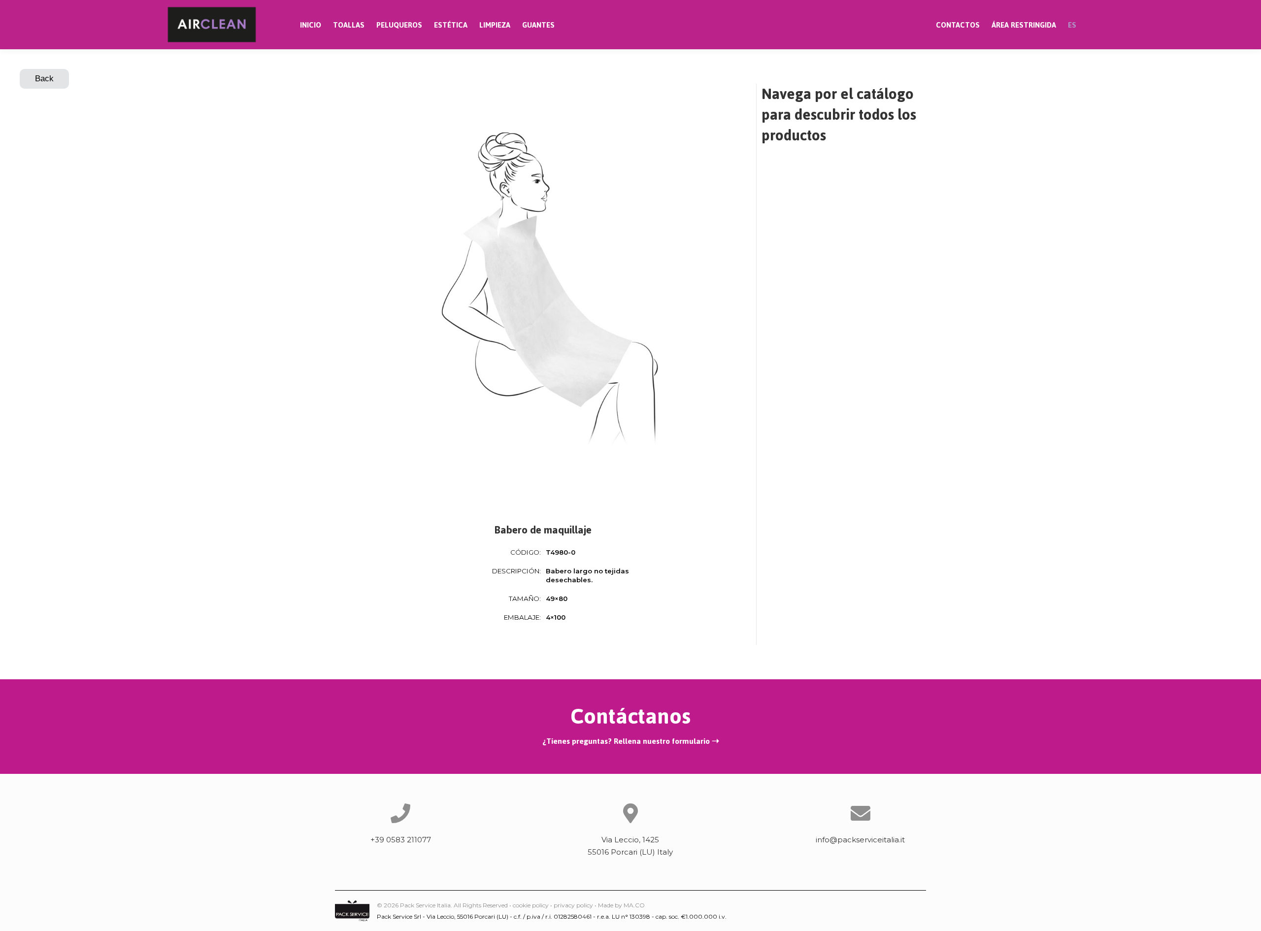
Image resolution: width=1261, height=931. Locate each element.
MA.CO (634, 905)
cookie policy (531, 905)
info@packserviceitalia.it (860, 839)
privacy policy (573, 905)
